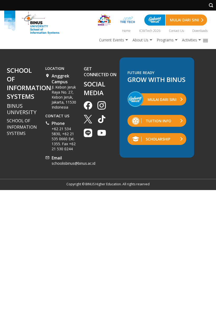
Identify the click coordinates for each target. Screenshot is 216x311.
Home (126, 30)
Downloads (200, 30)
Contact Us (176, 30)
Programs (165, 39)
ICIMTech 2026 (149, 30)
